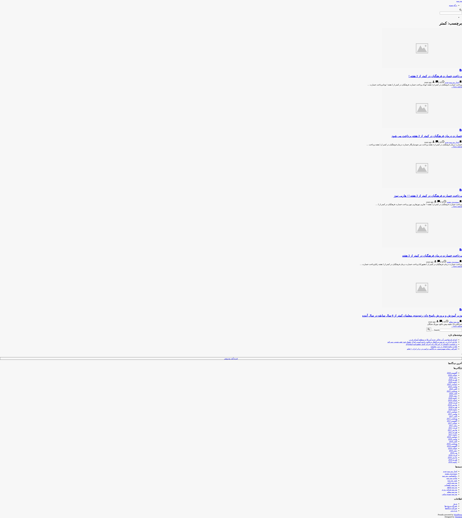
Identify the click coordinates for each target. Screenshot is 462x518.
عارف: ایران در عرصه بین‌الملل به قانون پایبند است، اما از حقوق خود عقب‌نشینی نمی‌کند (422, 342)
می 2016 (453, 453)
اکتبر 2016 (453, 441)
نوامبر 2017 (452, 414)
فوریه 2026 (452, 380)
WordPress (458, 515)
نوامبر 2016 (452, 439)
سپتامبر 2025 (452, 391)
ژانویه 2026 (452, 382)
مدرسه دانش (452, 483)
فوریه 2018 (452, 407)
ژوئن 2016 (453, 451)
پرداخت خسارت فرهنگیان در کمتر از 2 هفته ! (435, 76)
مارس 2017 (452, 430)
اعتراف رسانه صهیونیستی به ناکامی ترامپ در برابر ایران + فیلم (432, 349)
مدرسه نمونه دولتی (449, 494)
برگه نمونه (453, 5)
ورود (455, 504)
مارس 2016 (452, 457)
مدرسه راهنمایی (450, 485)
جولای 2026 (452, 375)
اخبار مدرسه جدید (452, 82)
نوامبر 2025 (452, 387)
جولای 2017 (452, 423)
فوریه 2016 (452, 460)
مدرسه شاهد (452, 487)
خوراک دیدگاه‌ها (451, 508)
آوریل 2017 (453, 428)
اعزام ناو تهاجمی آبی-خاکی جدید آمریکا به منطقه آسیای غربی (433, 340)
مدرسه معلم (454, 322)
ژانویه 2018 (452, 409)
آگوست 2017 (452, 421)
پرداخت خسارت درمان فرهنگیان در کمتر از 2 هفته (432, 255)
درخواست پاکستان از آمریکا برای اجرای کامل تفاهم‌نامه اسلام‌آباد (431, 344)
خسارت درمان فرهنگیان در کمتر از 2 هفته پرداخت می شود (427, 136)
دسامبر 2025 (452, 384)
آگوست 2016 (452, 446)
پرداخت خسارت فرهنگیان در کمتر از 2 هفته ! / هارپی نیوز (428, 195)
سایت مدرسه (451, 478)
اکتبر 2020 (453, 393)
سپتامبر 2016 (452, 444)
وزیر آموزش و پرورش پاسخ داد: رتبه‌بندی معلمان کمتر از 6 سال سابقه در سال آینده (412, 315)
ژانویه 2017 (452, 435)
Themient (458, 517)
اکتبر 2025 (453, 389)
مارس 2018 (452, 405)
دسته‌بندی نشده (453, 202)
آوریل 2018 (453, 403)
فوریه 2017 (452, 432)
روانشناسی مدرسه (449, 476)
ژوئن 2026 (453, 377)
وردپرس (453, 511)
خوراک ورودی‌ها (451, 506)
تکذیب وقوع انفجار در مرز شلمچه (444, 347)
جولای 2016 (452, 448)
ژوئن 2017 (453, 425)
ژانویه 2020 (452, 398)
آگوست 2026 (452, 373)
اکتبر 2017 (453, 416)
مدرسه (459, 1)
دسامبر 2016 (452, 437)
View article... (456, 87)
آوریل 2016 (453, 455)
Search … (435, 330)
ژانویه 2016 (452, 462)
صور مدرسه (452, 481)
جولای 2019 (452, 400)
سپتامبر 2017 (452, 419)
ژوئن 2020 (453, 396)
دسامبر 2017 (452, 412)
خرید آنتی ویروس (231, 358)
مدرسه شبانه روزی (449, 490)
